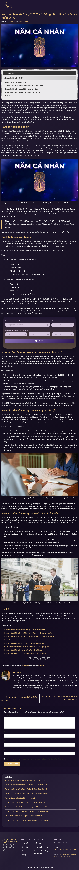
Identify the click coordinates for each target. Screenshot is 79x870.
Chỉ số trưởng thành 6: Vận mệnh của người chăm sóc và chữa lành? (28, 807)
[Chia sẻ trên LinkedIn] (48, 658)
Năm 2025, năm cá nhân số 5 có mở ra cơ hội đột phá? (22, 640)
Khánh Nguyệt (23, 21)
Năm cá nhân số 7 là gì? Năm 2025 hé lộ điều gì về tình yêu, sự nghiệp (27, 633)
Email (6, 741)
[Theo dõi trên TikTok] (6, 846)
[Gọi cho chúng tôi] (3, 850)
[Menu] (17, 4)
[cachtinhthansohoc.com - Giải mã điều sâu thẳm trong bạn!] (7, 5)
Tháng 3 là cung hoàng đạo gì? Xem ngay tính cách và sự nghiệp (27, 784)
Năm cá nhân (25, 665)
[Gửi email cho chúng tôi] (13, 846)
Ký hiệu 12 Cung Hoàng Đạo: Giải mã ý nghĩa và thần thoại (25, 780)
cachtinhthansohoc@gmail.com (65, 849)
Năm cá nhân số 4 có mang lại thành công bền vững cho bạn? (24, 643)
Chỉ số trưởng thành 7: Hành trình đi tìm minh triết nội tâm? (25, 802)
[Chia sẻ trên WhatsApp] (30, 658)
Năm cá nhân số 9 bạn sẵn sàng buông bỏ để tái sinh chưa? (24, 630)
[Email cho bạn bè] (41, 658)
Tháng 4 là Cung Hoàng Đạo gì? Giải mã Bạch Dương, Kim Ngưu (27, 793)
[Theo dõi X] (10, 846)
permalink (41, 665)
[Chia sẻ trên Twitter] (37, 658)
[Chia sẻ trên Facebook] (34, 658)
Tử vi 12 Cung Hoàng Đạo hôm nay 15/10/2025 (21, 798)
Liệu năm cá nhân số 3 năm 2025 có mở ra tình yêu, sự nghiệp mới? (26, 647)
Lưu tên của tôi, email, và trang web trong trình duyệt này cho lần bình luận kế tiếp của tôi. (37, 759)
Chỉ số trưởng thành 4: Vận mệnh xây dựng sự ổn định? (24, 816)
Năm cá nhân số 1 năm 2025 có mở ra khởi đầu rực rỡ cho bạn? (25, 653)
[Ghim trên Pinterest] (44, 658)
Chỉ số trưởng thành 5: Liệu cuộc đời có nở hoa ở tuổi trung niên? (27, 811)
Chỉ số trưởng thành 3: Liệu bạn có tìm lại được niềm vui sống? (26, 820)
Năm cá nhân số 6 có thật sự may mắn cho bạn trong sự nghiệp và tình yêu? (29, 636)
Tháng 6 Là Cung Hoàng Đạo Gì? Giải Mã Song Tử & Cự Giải (26, 789)
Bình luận (7, 715)
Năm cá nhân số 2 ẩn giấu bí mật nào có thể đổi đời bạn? (22, 650)
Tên (5, 732)
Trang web (7, 750)
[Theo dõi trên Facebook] (3, 846)
